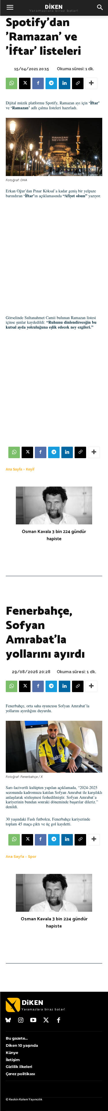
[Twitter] (46, 1021)
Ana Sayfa (14, 469)
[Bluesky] (8, 1021)
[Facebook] (38, 83)
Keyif (30, 469)
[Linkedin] (64, 83)
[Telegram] (51, 83)
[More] (91, 83)
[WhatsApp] (11, 83)
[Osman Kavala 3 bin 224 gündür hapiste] (54, 506)
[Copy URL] (78, 83)
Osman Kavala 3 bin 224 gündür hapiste (54, 535)
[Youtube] (33, 1021)
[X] (25, 83)
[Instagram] (21, 1021)
